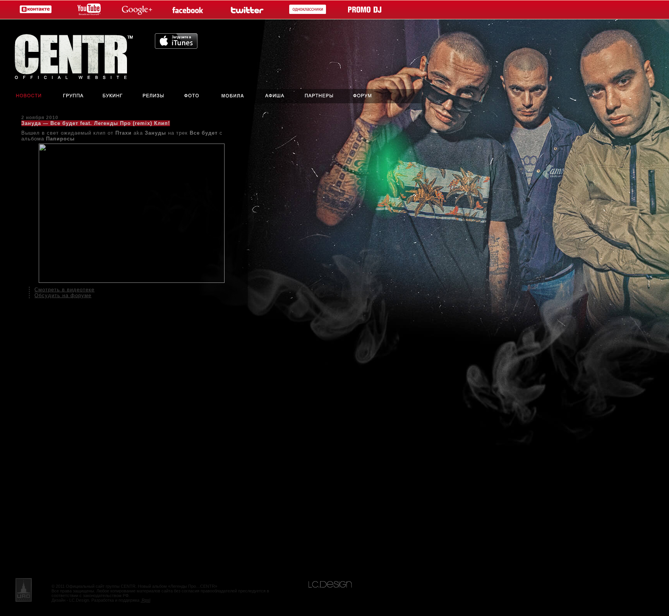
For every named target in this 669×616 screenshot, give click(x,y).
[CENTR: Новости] (23, 96)
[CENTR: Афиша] (276, 96)
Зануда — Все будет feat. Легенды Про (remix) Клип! (95, 123)
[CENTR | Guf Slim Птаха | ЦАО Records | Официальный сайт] (77, 54)
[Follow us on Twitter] (246, 9)
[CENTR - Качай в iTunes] (176, 46)
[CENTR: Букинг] (114, 96)
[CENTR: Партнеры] (319, 96)
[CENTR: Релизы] (152, 96)
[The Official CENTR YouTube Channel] (87, 9)
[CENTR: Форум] (368, 96)
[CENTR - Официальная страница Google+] (137, 9)
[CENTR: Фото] (191, 96)
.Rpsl (145, 600)
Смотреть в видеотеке (64, 290)
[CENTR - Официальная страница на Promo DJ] (364, 9)
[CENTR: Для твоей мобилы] (233, 96)
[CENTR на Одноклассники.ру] (306, 9)
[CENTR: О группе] (74, 96)
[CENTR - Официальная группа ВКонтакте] (34, 9)
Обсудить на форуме (62, 295)
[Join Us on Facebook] (189, 9)
